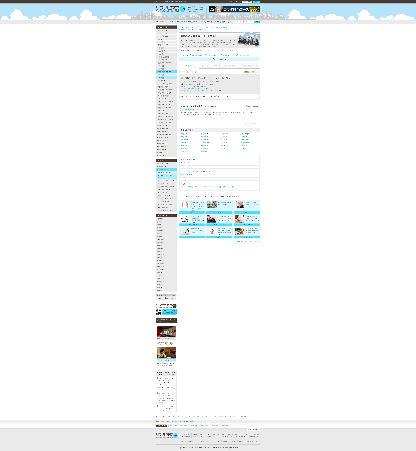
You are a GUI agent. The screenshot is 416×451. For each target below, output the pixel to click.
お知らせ (183, 441)
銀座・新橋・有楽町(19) (165, 90)
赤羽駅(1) (159, 272)
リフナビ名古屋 (203, 426)
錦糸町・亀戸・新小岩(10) (165, 134)
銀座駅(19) (160, 248)
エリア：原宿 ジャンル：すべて (192, 88)
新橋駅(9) (159, 251)
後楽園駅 (244, 143)
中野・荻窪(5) (162, 111)
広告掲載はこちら (243, 437)
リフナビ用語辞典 (254, 434)
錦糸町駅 (203, 148)
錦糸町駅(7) (160, 278)
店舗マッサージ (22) (165, 172)
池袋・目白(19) (162, 54)
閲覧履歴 (218, 22)
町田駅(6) (159, 275)
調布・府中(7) (162, 143)
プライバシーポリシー (251, 441)
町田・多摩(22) (162, 131)
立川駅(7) (159, 284)
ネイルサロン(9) (162, 193)
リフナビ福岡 (224, 426)
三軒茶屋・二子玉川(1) (164, 122)
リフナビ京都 (193, 426)
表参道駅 (183, 139)
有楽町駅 (203, 143)
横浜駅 (182, 151)
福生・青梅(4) (162, 149)
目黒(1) (183, 174)
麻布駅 (223, 139)
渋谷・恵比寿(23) (163, 36)
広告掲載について (192, 441)
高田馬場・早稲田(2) (164, 87)
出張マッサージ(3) (163, 33)
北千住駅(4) (160, 269)
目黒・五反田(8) (162, 60)
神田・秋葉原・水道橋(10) (165, 102)
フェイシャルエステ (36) (166, 186)
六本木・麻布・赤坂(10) (165, 84)
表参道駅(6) (160, 239)
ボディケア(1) (185, 162)
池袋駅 (182, 137)
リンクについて (223, 437)
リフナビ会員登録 (204, 441)
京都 (183, 22)
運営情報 (225, 441)
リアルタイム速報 (186, 434)
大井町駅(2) (160, 266)
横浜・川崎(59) (162, 155)
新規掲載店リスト (197, 434)
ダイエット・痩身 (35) (165, 189)
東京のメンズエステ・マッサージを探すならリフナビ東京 (209, 448)
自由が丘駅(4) (161, 263)
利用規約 (241, 441)
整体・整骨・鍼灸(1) (164, 207)
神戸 (178, 22)
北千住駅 (223, 145)
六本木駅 (203, 139)
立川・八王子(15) (163, 140)
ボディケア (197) (164, 202)
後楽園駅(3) (160, 260)
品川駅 (243, 137)
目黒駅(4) (159, 236)
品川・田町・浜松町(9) (164, 63)
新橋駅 (182, 143)
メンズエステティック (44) (167, 180)
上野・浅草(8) (162, 99)
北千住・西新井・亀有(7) (165, 119)
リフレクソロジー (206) (166, 199)
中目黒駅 (203, 137)
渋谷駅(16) (160, 219)
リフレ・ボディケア (164, 196)
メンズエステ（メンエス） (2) (166, 176)
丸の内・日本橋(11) (164, 96)
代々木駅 (244, 134)
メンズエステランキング (210, 437)
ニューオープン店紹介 (210, 434)
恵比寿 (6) (162, 42)
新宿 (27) (162, 48)
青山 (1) (161, 75)
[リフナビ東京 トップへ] (171, 9)
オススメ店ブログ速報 (224, 434)
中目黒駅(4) (160, 234)
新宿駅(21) (160, 225)
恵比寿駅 (203, 134)
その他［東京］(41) (164, 152)
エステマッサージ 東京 (214, 187)
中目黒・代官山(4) (163, 57)
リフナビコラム (243, 434)
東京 (195, 22)
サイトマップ (233, 441)
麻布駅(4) (159, 245)
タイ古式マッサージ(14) (165, 204)
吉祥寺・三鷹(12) (163, 137)
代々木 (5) (162, 51)
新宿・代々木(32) (163, 45)
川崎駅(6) (159, 290)
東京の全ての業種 (163, 163)
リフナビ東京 (214, 426)
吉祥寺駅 (223, 148)
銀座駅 (243, 139)
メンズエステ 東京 (186, 187)
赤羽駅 (243, 145)
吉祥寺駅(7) (160, 281)
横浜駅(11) (160, 287)
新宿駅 (223, 134)
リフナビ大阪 (173, 426)
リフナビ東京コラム (208, 22)
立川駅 (243, 148)
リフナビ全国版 (162, 426)
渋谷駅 (182, 134)
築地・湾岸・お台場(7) (164, 93)
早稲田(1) (189, 174)
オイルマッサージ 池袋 (200, 187)
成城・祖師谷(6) (162, 125)
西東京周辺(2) (162, 146)
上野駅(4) (159, 257)
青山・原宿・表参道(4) (164, 72)
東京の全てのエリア (164, 30)
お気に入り (226, 22)
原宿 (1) (161, 78)
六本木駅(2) (160, 242)
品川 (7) (161, 66)
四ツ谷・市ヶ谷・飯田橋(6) (166, 116)
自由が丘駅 (183, 145)
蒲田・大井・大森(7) (164, 113)
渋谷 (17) (162, 39)
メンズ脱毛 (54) (163, 183)
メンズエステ (162, 169)
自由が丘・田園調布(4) (164, 108)
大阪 (172, 22)
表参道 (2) (162, 80)
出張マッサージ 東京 (229, 187)
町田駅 (182, 148)
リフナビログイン (216, 441)
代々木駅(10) (160, 228)
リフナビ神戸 (183, 426)
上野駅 (223, 143)
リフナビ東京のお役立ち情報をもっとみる (247, 241)
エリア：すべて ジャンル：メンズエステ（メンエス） (198, 90)
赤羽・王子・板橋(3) (164, 128)
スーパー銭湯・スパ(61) (165, 210)
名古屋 (189, 22)
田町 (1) (161, 69)
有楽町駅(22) (160, 254)
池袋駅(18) (160, 231)
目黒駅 (223, 137)
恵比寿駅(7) (160, 222)
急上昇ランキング (197, 437)
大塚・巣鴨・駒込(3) (164, 105)
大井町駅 (203, 145)
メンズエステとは (186, 437)
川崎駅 (203, 151)
